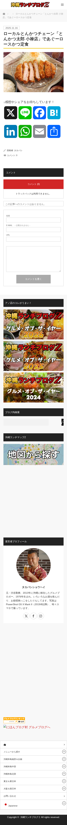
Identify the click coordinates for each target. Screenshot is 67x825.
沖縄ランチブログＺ (30, 817)
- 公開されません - (18, 225)
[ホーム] (33, 744)
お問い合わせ (10, 796)
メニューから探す (12, 752)
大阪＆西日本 (10, 788)
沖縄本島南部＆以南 (13, 759)
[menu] (62, 4)
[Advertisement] (33, 499)
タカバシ (18, 150)
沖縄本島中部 (10, 766)
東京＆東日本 (10, 781)
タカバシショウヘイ (33, 587)
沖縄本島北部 (10, 774)
